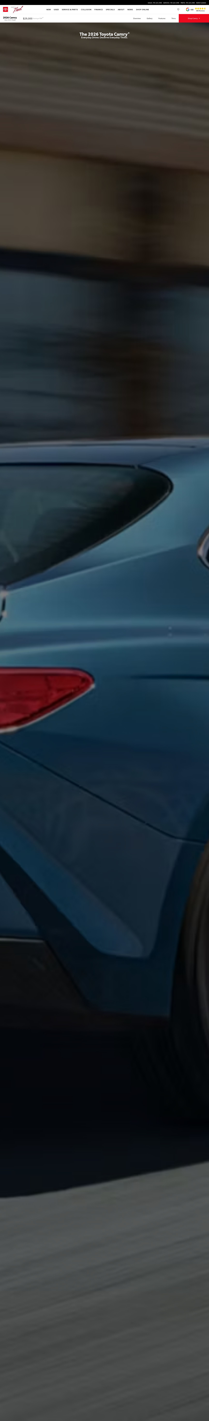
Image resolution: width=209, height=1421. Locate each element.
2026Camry (10, 17)
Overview (137, 18)
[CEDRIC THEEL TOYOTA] (17, 9)
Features (161, 18)
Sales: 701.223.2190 (155, 3)
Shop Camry (193, 18)
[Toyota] (5, 9)
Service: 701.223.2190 (171, 3)
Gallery (149, 18)
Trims (174, 18)
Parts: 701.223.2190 (188, 3)
